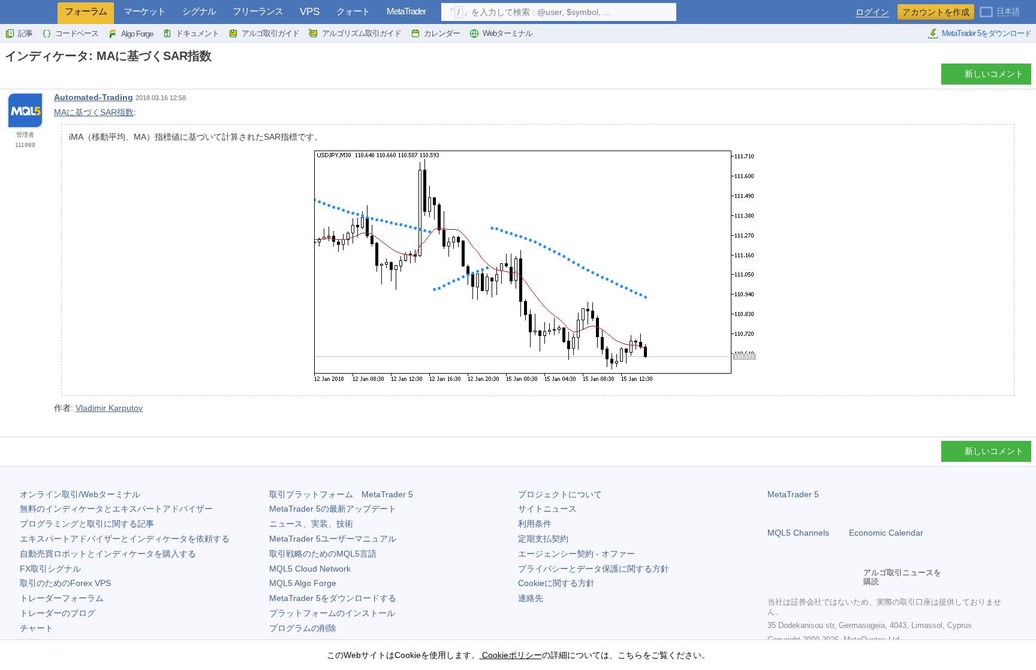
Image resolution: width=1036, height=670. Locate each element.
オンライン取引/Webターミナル (80, 494)
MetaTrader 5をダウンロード (986, 33)
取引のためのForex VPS (65, 583)
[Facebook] (774, 577)
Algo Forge (137, 33)
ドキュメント (197, 33)
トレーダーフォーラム (62, 598)
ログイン (872, 12)
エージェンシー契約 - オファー (576, 553)
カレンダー (442, 33)
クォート (353, 11)
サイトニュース (547, 508)
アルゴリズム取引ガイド (361, 33)
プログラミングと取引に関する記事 (87, 523)
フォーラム (86, 11)
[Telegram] (794, 577)
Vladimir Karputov (109, 408)
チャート (36, 628)
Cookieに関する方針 (556, 583)
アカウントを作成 (935, 12)
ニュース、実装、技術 (311, 523)
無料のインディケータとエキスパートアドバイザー (116, 508)
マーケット (144, 11)
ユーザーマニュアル (332, 538)
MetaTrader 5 (793, 494)
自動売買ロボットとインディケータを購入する (108, 553)
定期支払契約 (543, 538)
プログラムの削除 (302, 628)
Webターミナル (507, 33)
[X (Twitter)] (813, 577)
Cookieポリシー (511, 655)
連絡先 (530, 598)
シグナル (199, 11)
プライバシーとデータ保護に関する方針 (593, 568)
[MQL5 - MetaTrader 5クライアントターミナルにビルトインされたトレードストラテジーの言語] (28, 12)
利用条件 (535, 523)
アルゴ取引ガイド (270, 33)
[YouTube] (832, 577)
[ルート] (8, 77)
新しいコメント (994, 74)
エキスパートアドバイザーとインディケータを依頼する (125, 538)
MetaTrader (406, 11)
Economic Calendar (886, 532)
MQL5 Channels (798, 532)
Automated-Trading (93, 97)
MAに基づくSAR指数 (94, 112)
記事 (25, 33)
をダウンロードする (332, 598)
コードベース (76, 33)
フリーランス (258, 11)
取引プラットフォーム (341, 494)
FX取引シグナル (50, 568)
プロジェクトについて (560, 494)
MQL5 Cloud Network (310, 568)
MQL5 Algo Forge (302, 583)
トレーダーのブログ (57, 613)
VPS (310, 11)
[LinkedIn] (851, 577)
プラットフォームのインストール (332, 613)
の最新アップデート (332, 508)
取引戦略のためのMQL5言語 (323, 553)
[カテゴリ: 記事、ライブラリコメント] (23, 77)
